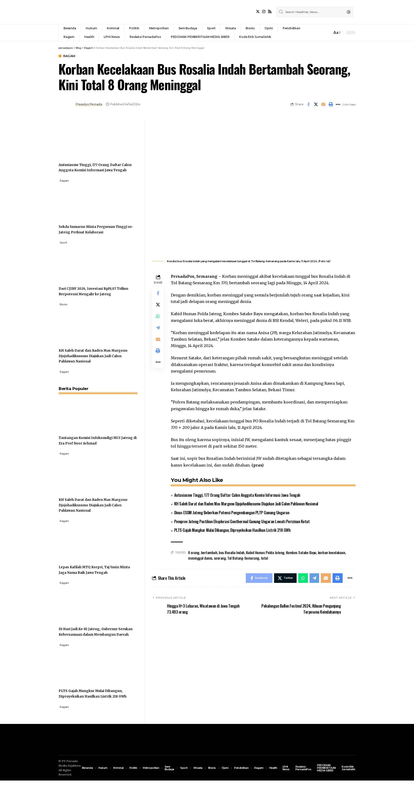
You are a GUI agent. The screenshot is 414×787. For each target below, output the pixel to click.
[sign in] (320, 33)
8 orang (193, 552)
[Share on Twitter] (315, 104)
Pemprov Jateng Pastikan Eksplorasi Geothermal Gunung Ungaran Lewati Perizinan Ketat (242, 521)
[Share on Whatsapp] (158, 316)
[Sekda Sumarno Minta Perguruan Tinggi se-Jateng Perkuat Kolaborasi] (77, 200)
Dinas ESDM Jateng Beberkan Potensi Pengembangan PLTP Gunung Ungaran (231, 512)
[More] (338, 104)
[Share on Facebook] (308, 104)
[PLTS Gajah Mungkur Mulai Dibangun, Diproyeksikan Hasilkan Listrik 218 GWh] (77, 665)
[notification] (327, 32)
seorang (220, 558)
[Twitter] (258, 11)
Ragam (69, 56)
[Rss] (270, 11)
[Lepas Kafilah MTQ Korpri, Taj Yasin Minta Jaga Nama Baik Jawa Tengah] (77, 540)
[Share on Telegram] (158, 327)
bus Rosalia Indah (231, 552)
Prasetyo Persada (89, 104)
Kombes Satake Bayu (301, 552)
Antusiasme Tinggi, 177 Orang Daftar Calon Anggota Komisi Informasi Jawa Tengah (237, 495)
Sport (63, 242)
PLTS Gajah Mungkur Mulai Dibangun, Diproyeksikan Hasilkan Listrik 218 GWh (232, 530)
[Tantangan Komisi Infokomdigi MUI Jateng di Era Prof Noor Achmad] (77, 411)
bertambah (209, 552)
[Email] (323, 104)
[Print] (330, 104)
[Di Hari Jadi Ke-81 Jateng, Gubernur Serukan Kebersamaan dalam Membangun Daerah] (77, 602)
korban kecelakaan (331, 552)
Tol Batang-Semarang (243, 558)
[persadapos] (91, 12)
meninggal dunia (200, 558)
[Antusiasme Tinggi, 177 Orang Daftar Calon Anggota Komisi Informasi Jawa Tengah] (77, 138)
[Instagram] (264, 11)
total (264, 558)
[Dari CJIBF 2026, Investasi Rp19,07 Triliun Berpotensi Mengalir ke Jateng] (77, 262)
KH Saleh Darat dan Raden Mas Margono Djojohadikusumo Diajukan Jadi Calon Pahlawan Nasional (246, 504)
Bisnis (63, 304)
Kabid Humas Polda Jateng (265, 552)
